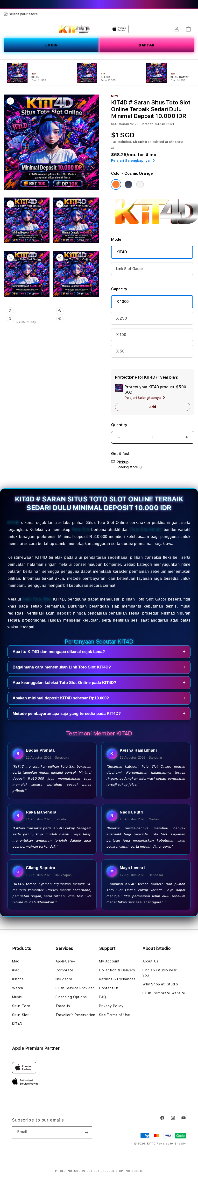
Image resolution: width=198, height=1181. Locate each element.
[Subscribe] (86, 1132)
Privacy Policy (111, 1006)
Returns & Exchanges (117, 979)
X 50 (120, 351)
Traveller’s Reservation (75, 1015)
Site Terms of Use (114, 1015)
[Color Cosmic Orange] (116, 184)
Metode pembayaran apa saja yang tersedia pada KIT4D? (99, 713)
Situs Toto (21, 1006)
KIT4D (121, 252)
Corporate (64, 970)
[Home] (74, 29)
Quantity (119, 425)
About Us (150, 961)
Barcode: (148, 124)
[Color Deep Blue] (128, 184)
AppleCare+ (65, 961)
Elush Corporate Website (163, 993)
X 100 (121, 334)
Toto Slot (81, 530)
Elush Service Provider (75, 988)
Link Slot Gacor (129, 268)
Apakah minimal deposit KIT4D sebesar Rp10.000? (99, 698)
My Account (109, 961)
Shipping (140, 142)
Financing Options (71, 997)
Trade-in (63, 1006)
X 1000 (122, 301)
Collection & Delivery (117, 970)
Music (17, 997)
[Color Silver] (140, 184)
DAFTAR (147, 45)
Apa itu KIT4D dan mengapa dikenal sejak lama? (99, 651)
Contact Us (109, 988)
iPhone (18, 979)
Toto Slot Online (146, 530)
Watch (17, 988)
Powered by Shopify (171, 1143)
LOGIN (51, 45)
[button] (9, 29)
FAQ (102, 997)
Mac (15, 961)
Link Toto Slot (37, 599)
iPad (15, 970)
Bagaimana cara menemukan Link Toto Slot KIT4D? (99, 667)
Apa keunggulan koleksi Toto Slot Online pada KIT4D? (99, 682)
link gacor (64, 979)
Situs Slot (20, 1015)
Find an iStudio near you (159, 972)
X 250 (121, 318)
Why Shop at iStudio (160, 984)
